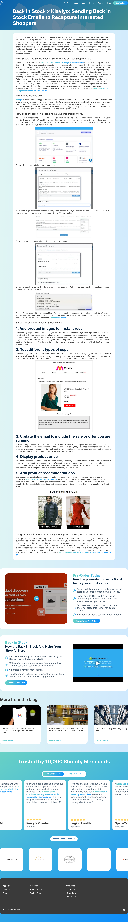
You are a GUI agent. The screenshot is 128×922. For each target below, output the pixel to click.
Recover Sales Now (16, 683)
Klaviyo (19, 100)
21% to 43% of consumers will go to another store (62, 63)
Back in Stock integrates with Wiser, (42, 479)
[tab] (53, 774)
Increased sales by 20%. (73, 784)
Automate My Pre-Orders (87, 621)
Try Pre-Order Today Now (64, 839)
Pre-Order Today (71, 3)
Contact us (120, 3)
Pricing (100, 3)
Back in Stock (88, 3)
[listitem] (20, 724)
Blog (109, 3)
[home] (31, 2)
